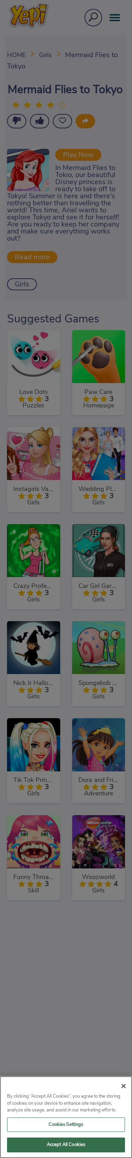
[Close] (123, 1086)
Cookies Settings (66, 1124)
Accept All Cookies (66, 1144)
